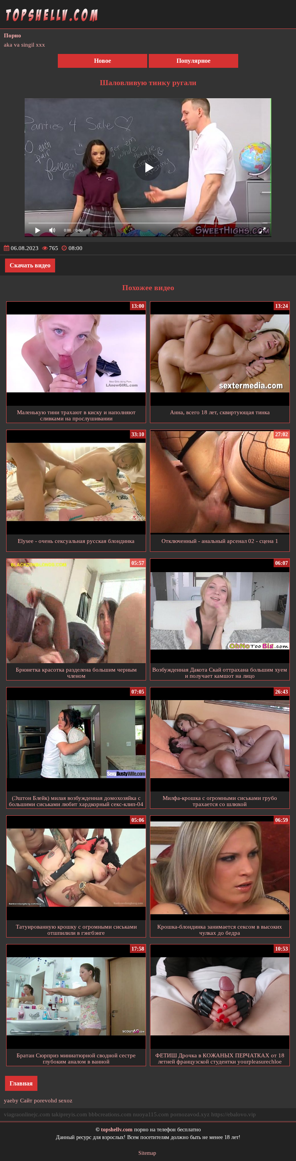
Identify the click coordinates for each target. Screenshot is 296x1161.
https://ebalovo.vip (233, 1114)
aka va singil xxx (24, 45)
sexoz (65, 1100)
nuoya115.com (151, 1114)
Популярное (193, 60)
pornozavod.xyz (190, 1114)
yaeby (11, 1100)
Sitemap (147, 1153)
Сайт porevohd (38, 1100)
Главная (21, 1083)
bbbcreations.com (110, 1114)
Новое (102, 60)
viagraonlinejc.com (27, 1114)
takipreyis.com (69, 1114)
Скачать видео (30, 265)
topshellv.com (117, 1129)
